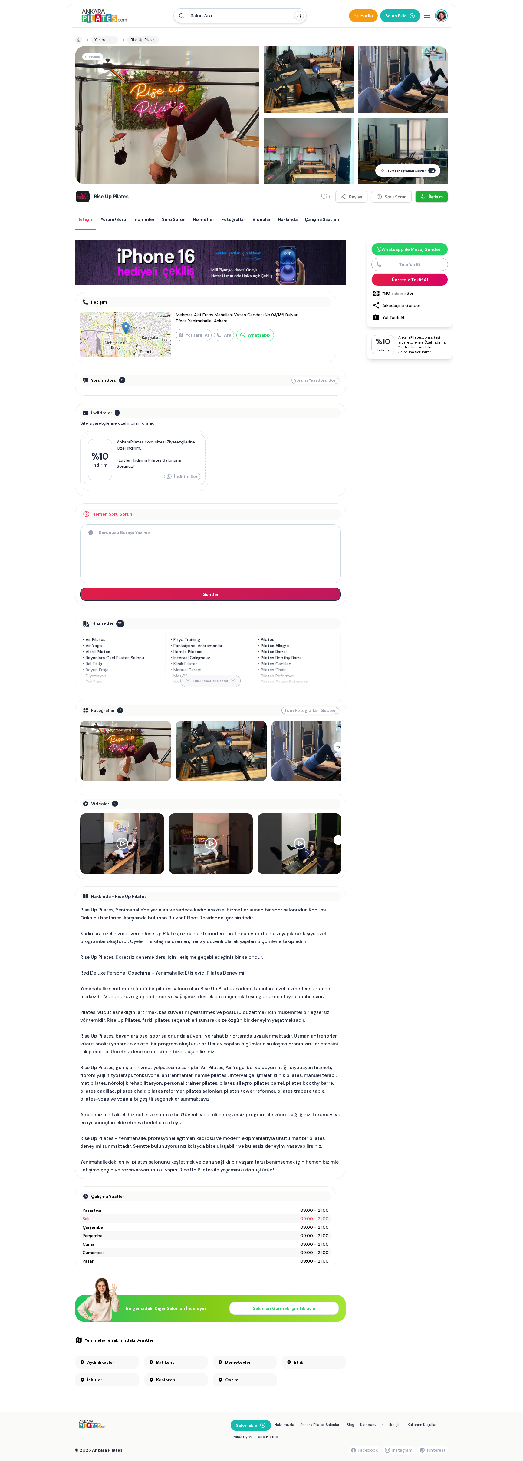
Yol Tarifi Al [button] (393, 317)
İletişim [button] (85, 219)
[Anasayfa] (78, 40)
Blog (350, 1424)
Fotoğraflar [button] (233, 219)
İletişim (395, 1424)
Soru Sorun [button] (174, 219)
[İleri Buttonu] (338, 747)
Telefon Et (410, 264)
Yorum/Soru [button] (113, 219)
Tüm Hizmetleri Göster (210, 681)
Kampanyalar (371, 1424)
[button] (240, 15)
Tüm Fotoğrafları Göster (410, 171)
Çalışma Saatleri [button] (322, 219)
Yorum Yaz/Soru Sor (315, 380)
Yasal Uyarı (242, 1436)
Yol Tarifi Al (197, 335)
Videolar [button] (261, 219)
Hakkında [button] (288, 219)
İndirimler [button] (144, 219)
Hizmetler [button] (203, 219)
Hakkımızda (284, 1424)
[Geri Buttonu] (82, 747)
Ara (227, 335)
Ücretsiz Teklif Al (410, 279)
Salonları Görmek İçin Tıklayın (284, 1308)
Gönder (210, 594)
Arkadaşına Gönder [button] (401, 305)
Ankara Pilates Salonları (320, 1424)
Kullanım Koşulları (423, 1424)
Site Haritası (269, 1436)
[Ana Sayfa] (104, 15)
